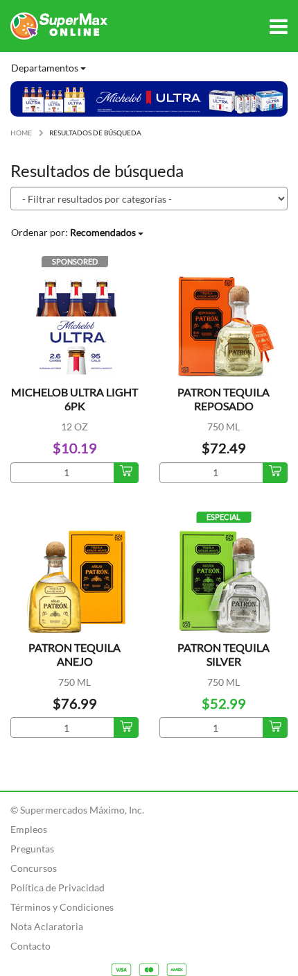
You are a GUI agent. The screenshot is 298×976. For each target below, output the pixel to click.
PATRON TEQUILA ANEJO (74, 654)
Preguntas (32, 849)
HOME (21, 132)
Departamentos (45, 68)
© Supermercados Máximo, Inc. (77, 810)
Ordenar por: (73, 232)
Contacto (30, 946)
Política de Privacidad (57, 887)
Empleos (28, 829)
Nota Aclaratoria (46, 926)
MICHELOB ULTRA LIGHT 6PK (74, 398)
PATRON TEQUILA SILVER (223, 654)
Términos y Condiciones (62, 907)
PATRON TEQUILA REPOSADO (223, 398)
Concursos (33, 868)
